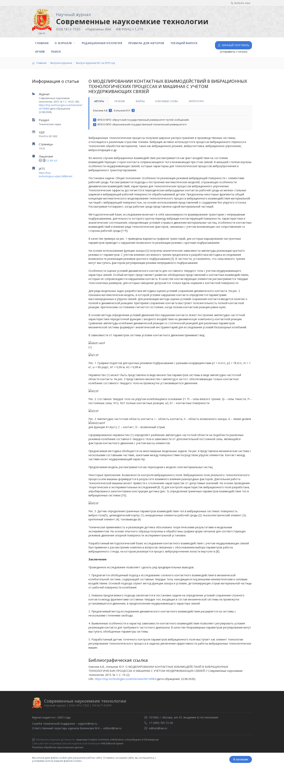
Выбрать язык (242, 3)
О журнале (63, 43)
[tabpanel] (170, 118)
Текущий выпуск (184, 43)
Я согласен (240, 759)
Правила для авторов (146, 43)
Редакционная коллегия (102, 43)
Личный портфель (235, 45)
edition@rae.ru (112, 728)
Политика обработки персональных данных (57, 747)
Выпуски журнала (61, 63)
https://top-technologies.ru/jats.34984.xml (55, 174)
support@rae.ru (87, 723)
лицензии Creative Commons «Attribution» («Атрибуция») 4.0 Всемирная (117, 739)
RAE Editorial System (112, 743)
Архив (40, 51)
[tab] (98, 101)
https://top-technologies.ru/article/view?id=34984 (125, 679)
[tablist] (170, 101)
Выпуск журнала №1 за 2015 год (95, 63)
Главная (41, 43)
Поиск (56, 51)
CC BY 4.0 (52, 160)
